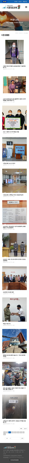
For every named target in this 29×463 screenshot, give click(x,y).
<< (4, 432)
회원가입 (25, 1)
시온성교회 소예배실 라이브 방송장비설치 (13, 195)
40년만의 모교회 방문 (8, 292)
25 (21, 432)
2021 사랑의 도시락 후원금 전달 (11, 131)
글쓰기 (25, 428)
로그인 (20, 1)
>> (4, 434)
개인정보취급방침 (14, 460)
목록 (21, 428)
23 (15, 432)
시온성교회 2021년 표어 (9, 163)
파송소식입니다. (7, 323)
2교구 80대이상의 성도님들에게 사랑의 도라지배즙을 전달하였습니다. (14, 99)
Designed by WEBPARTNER (17, 457)
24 (18, 432)
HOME (15, 1)
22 (12, 432)
